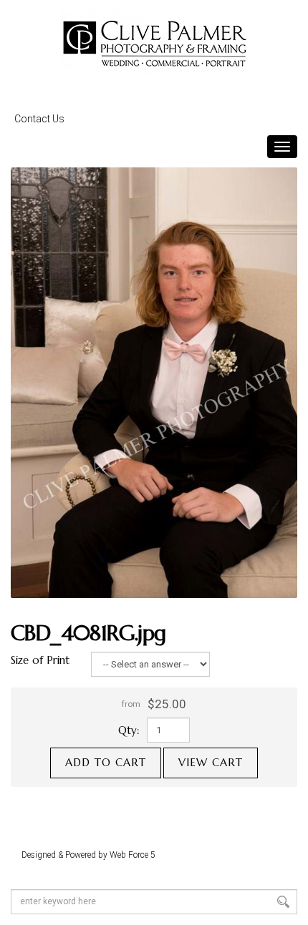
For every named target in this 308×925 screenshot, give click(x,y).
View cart (210, 762)
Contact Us (39, 118)
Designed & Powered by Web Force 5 (88, 855)
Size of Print (40, 660)
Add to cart (105, 762)
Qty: (129, 730)
